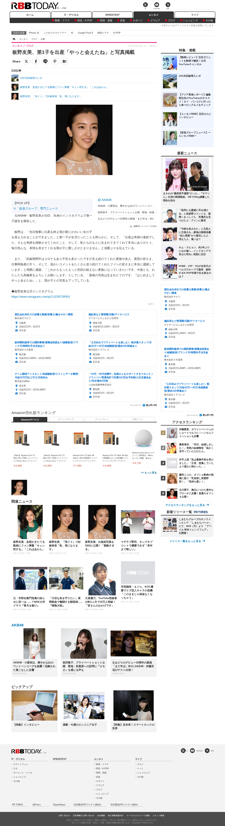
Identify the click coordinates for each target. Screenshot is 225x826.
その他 (209, 20)
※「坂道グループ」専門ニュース (35, 208)
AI (72, 32)
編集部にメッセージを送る (145, 226)
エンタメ (154, 14)
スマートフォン (20, 764)
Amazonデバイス (30, 420)
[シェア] (36, 61)
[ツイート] (26, 61)
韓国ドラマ (103, 32)
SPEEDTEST (112, 14)
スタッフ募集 (158, 815)
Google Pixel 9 (85, 32)
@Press (37, 804)
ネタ (15, 768)
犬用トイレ (137, 419)
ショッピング (190, 20)
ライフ (195, 14)
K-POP (117, 32)
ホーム (30, 14)
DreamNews (59, 804)
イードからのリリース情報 (138, 815)
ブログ (171, 20)
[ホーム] (13, 39)
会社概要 (101, 815)
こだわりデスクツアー (55, 32)
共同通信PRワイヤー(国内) (87, 804)
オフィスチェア (66, 419)
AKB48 (106, 200)
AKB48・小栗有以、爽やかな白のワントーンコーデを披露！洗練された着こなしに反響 (146, 205)
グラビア (155, 20)
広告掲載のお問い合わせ (83, 815)
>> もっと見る (149, 472)
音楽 (122, 20)
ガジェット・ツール (22, 772)
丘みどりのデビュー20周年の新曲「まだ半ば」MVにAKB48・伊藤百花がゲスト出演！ (145, 218)
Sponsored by (135, 405)
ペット (140, 768)
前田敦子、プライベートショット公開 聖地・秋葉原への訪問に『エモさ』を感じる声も (147, 212)
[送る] (45, 61)
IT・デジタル (71, 14)
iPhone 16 (34, 32)
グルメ (140, 764)
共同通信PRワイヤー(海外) (124, 804)
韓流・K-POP (84, 20)
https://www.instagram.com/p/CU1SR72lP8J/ (40, 296)
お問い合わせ (64, 815)
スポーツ (138, 20)
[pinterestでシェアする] (55, 61)
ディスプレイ (102, 419)
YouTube (199, 751)
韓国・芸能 (106, 20)
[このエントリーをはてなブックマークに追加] (64, 61)
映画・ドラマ (62, 20)
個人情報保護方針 (115, 815)
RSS (212, 751)
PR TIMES (17, 804)
